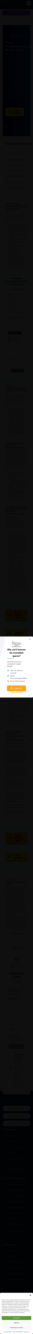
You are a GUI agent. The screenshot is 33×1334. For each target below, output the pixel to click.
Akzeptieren (16, 1318)
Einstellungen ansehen (16, 1327)
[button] (30, 1295)
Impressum (26, 1331)
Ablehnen (16, 1322)
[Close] (30, 639)
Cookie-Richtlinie (8, 1331)
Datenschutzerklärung (18, 1331)
